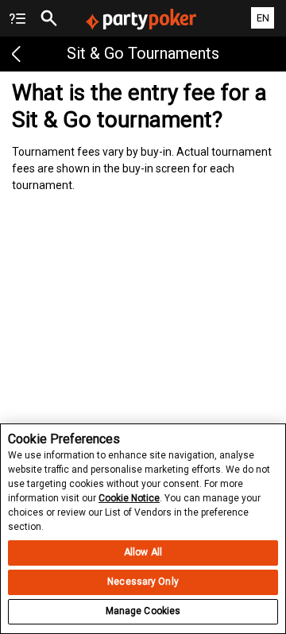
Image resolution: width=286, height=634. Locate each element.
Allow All (143, 552)
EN (263, 18)
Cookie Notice (129, 498)
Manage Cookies (143, 611)
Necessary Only (143, 581)
